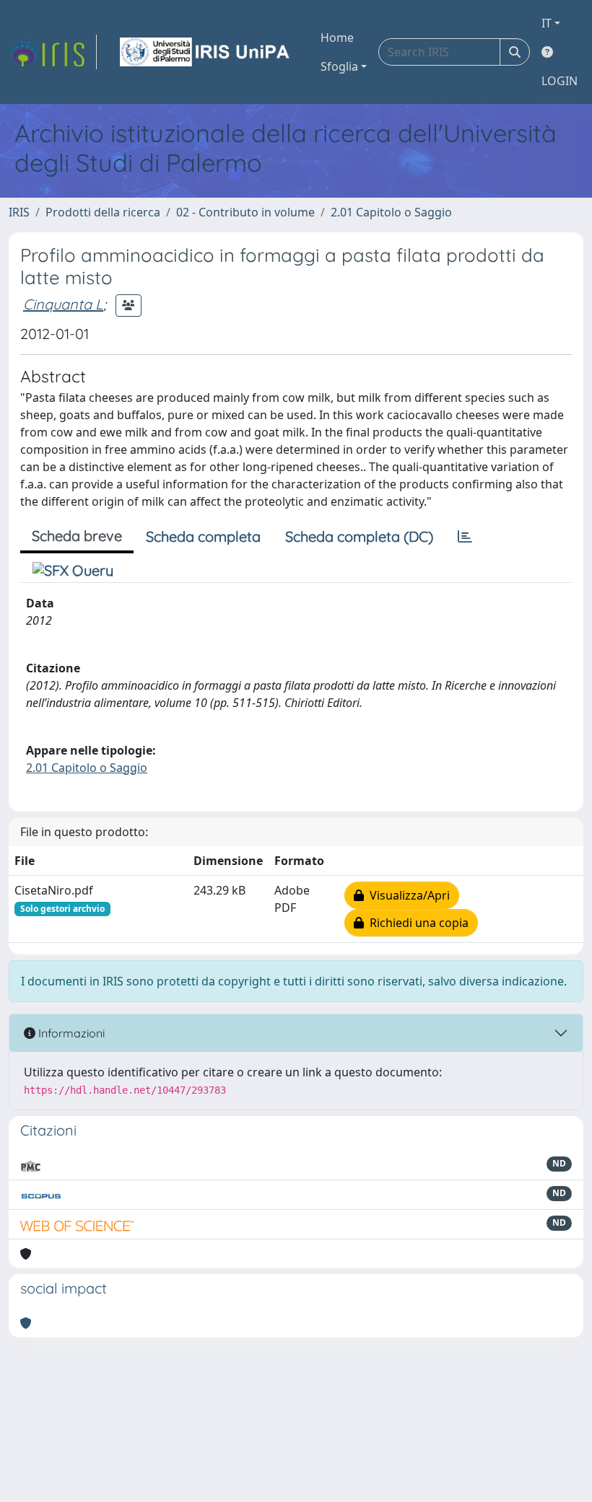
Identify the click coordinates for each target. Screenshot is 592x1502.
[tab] (464, 537)
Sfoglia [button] (339, 66)
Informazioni (70, 1033)
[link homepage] (53, 52)
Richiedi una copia (416, 923)
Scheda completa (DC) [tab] (359, 536)
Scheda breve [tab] (77, 536)
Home (337, 37)
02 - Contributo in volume (245, 212)
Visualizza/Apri (407, 895)
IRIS (19, 212)
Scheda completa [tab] (203, 536)
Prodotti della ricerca (102, 212)
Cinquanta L (63, 304)
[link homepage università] (205, 52)
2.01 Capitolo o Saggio (391, 212)
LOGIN (559, 81)
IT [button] (546, 23)
